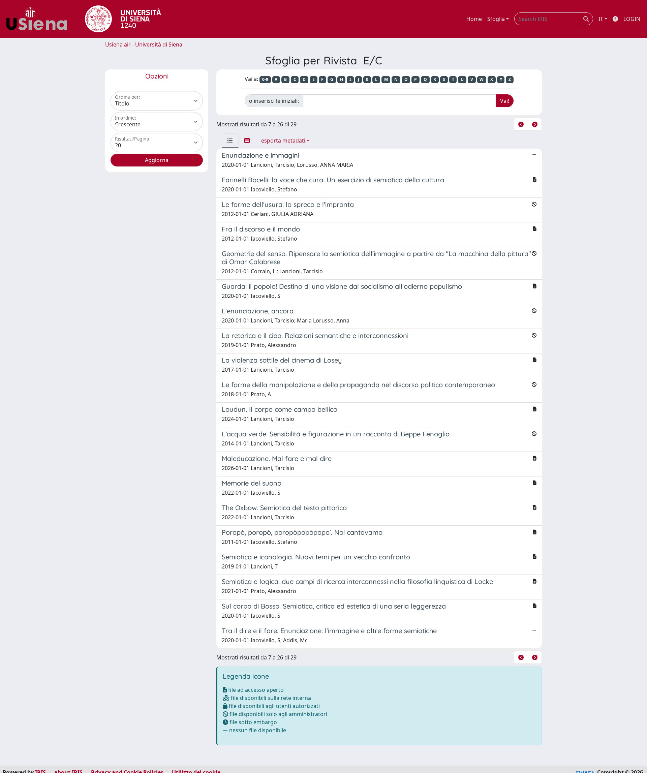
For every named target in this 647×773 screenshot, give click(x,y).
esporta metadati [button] (283, 140)
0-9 (265, 79)
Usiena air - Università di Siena (143, 44)
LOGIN (631, 19)
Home (474, 19)
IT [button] (600, 19)
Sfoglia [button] (496, 19)
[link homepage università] (123, 19)
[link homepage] (39, 19)
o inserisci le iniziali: (274, 100)
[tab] (230, 140)
